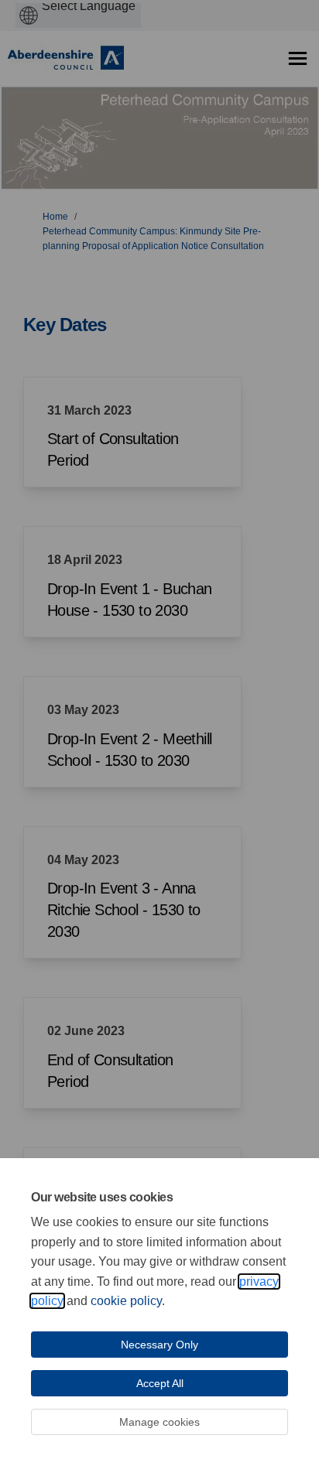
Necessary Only (159, 1344)
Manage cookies (159, 1422)
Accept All (160, 1383)
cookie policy (126, 1300)
